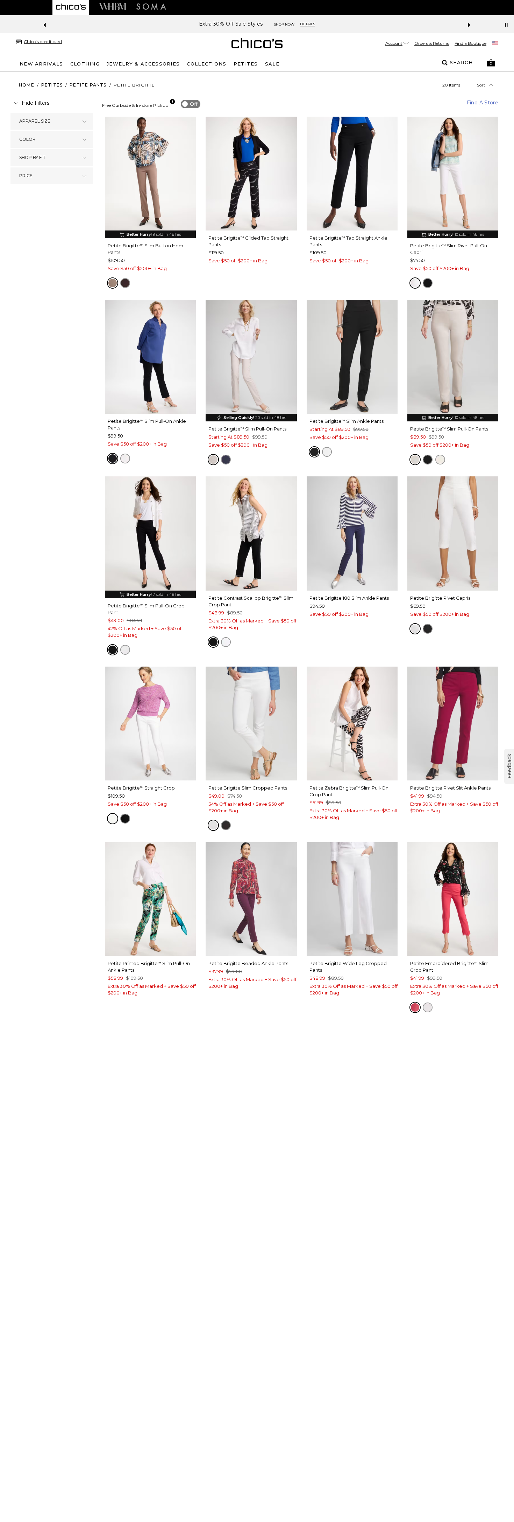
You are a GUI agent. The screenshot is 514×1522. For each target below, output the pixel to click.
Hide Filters (35, 103)
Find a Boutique (470, 43)
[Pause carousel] (506, 25)
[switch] (190, 104)
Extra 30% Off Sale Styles (231, 24)
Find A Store (482, 102)
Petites (52, 85)
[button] (491, 63)
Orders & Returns (431, 43)
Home (26, 85)
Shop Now (284, 24)
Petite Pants (88, 85)
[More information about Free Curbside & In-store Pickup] (172, 101)
